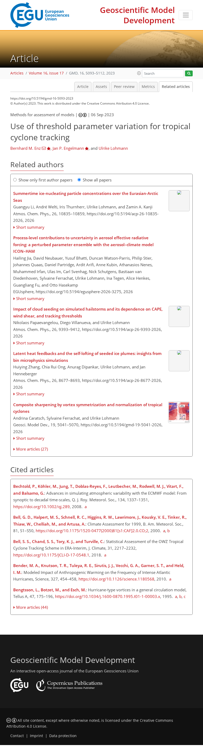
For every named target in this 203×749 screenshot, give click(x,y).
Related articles (176, 86)
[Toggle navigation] (186, 15)
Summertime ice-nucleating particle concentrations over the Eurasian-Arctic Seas (85, 197)
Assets (101, 86)
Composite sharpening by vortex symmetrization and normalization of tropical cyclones (87, 408)
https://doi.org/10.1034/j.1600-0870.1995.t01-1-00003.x (107, 596)
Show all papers (97, 179)
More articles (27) (32, 449)
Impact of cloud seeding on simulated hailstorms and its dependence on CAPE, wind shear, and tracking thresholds (88, 312)
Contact (17, 735)
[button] (139, 73)
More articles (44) (32, 607)
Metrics (148, 86)
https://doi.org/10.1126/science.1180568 (116, 579)
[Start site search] (189, 74)
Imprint (36, 735)
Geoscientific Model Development (137, 15)
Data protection (63, 735)
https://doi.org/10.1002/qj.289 (41, 506)
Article (83, 86)
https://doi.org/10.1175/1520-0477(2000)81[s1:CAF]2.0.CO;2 (92, 530)
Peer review (124, 86)
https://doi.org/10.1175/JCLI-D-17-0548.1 (51, 555)
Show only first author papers (45, 179)
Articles (17, 73)
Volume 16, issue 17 (46, 73)
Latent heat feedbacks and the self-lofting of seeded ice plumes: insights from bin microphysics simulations (87, 357)
